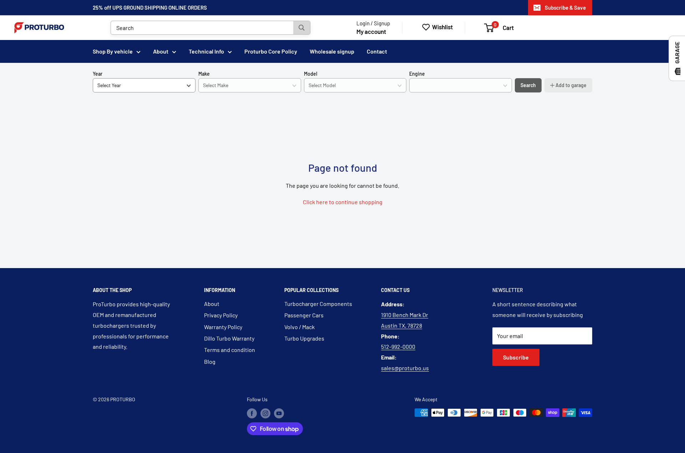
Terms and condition (229, 349)
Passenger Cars (304, 315)
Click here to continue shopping (342, 201)
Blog (209, 361)
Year (97, 74)
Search (528, 85)
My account (371, 31)
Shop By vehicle (113, 51)
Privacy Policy (221, 315)
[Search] (301, 27)
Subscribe (516, 357)
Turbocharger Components (318, 303)
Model (310, 74)
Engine (417, 74)
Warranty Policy (223, 326)
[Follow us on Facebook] (252, 413)
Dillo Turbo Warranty (229, 338)
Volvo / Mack (299, 326)
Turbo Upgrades (304, 338)
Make (204, 74)
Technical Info (206, 51)
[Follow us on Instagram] (265, 413)
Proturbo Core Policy (270, 51)
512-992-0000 (398, 346)
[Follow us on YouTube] (279, 413)
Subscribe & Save (565, 7)
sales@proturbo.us (405, 367)
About (160, 51)
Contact (377, 51)
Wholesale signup (332, 51)
